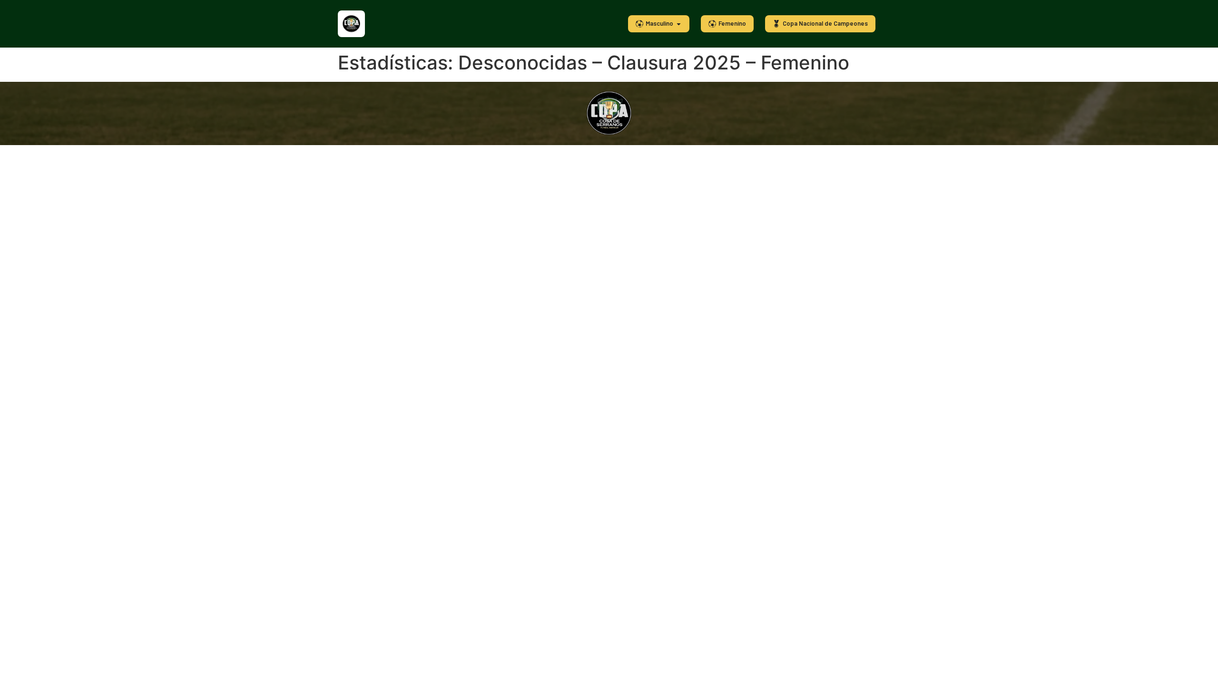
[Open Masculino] (679, 24)
